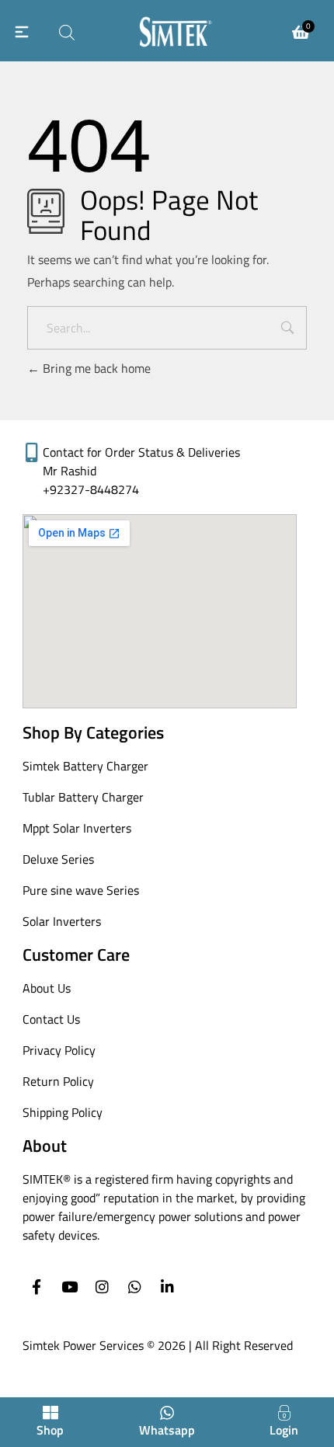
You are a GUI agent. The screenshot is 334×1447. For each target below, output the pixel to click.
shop (50, 1430)
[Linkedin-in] (167, 1286)
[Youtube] (69, 1286)
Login (284, 1430)
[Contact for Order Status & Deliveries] (32, 452)
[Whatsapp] (134, 1286)
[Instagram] (102, 1286)
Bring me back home (95, 368)
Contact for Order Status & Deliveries (141, 452)
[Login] (284, 1413)
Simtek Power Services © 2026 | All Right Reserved (158, 1345)
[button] (22, 31)
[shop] (50, 1413)
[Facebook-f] (37, 1286)
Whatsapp (167, 1430)
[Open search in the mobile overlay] (67, 30)
